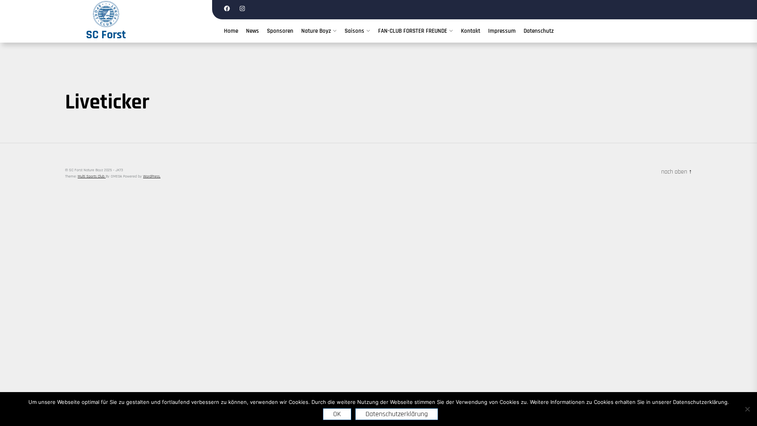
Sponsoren (280, 31)
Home (231, 31)
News (252, 31)
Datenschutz (539, 31)
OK (337, 414)
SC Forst (106, 35)
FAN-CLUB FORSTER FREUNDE (412, 31)
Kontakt (470, 31)
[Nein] (747, 409)
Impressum (502, 31)
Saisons (354, 31)
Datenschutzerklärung (396, 414)
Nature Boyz (316, 31)
